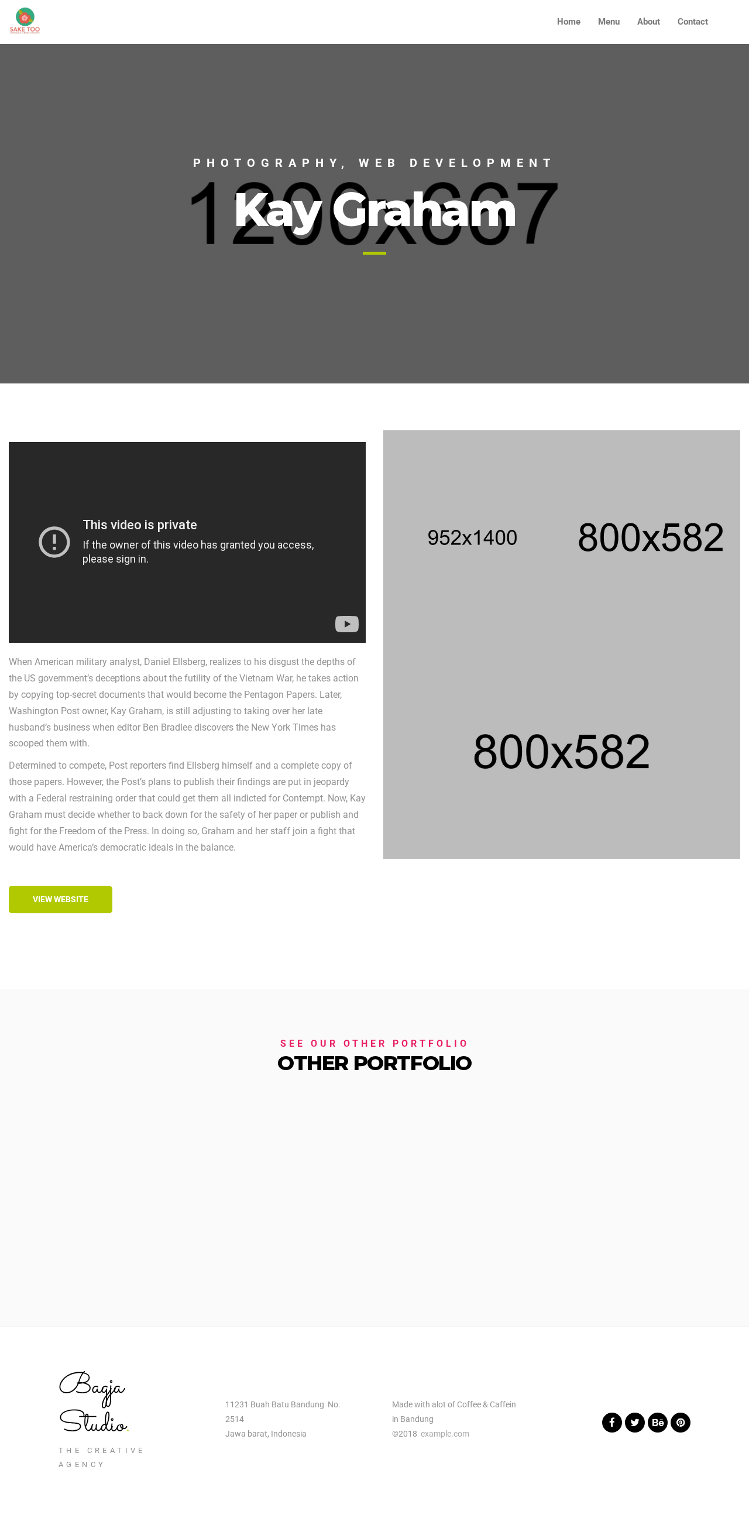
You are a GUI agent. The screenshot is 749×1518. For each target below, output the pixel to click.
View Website (60, 899)
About (648, 21)
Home (568, 21)
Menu (609, 21)
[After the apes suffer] (561, 752)
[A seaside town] (472, 537)
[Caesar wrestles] (651, 537)
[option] (374, 213)
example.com (445, 1433)
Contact (693, 21)
